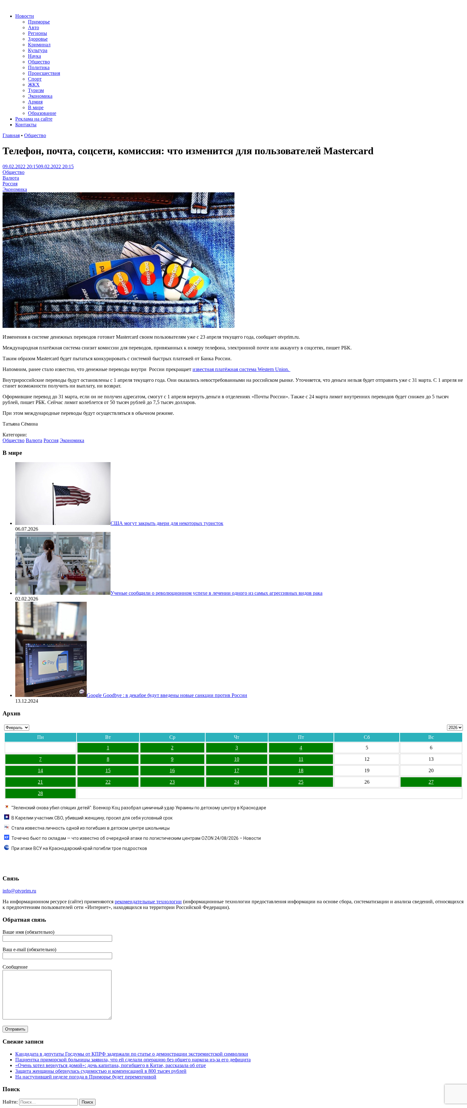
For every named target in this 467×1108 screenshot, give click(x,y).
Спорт (35, 79)
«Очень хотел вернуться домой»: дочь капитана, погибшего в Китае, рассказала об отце (110, 1065)
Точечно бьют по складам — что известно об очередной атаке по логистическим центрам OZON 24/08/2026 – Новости (136, 838)
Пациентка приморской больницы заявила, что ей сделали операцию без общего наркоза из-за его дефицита (133, 1059)
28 (40, 793)
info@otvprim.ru (19, 890)
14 (40, 770)
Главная (11, 135)
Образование (42, 113)
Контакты (26, 124)
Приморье (39, 21)
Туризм (36, 90)
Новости (24, 16)
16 (172, 770)
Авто (33, 27)
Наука (34, 56)
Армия (35, 101)
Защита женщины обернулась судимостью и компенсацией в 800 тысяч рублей (100, 1071)
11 (301, 759)
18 (300, 770)
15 (108, 770)
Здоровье (38, 39)
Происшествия (44, 73)
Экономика (40, 96)
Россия (10, 183)
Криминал (39, 44)
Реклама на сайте (33, 119)
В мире (36, 107)
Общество (39, 61)
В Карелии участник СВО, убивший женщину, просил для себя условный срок (92, 817)
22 (108, 782)
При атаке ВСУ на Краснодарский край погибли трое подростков (79, 848)
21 (40, 782)
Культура (37, 50)
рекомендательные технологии (148, 901)
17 (236, 770)
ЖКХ (34, 84)
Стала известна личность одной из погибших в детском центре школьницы (90, 828)
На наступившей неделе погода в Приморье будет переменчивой (85, 1076)
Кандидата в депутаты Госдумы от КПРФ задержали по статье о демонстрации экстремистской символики (131, 1054)
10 (236, 759)
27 (431, 782)
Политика (39, 67)
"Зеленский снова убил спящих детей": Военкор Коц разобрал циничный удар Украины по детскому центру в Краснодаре (138, 807)
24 (236, 782)
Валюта (11, 178)
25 (300, 782)
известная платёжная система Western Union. (241, 369)
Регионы (37, 33)
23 (172, 782)
